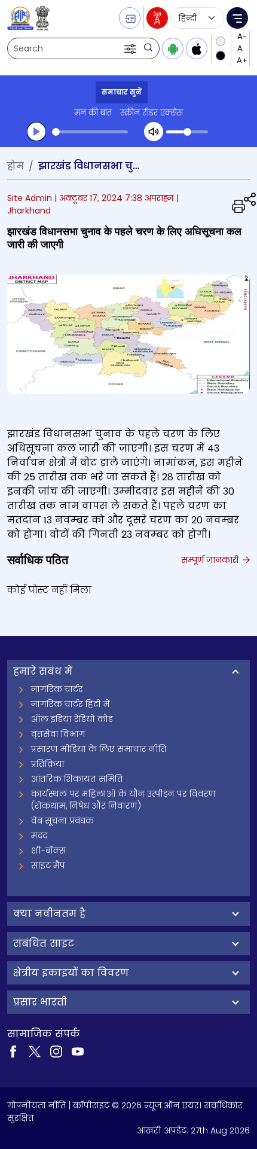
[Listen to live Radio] (157, 18)
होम (15, 166)
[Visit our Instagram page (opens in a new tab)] (56, 1050)
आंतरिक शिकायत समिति (77, 779)
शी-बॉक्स (48, 851)
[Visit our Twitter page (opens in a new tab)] (35, 1050)
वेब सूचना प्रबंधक (62, 821)
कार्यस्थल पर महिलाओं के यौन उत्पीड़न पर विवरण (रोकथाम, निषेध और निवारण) (123, 800)
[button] (131, 48)
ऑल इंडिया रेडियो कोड (72, 719)
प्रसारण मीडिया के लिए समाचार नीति (99, 749)
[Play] (36, 131)
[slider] (90, 132)
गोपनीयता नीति (36, 1105)
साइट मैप (48, 865)
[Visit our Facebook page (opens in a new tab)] (13, 1050)
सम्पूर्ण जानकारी (211, 560)
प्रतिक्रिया (48, 764)
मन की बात (93, 112)
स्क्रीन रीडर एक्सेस (151, 112)
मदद (39, 836)
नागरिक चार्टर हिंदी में (70, 704)
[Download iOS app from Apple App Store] (196, 48)
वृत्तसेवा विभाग (58, 734)
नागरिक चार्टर (57, 689)
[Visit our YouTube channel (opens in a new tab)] (78, 1050)
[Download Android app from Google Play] (172, 48)
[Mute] (153, 131)
